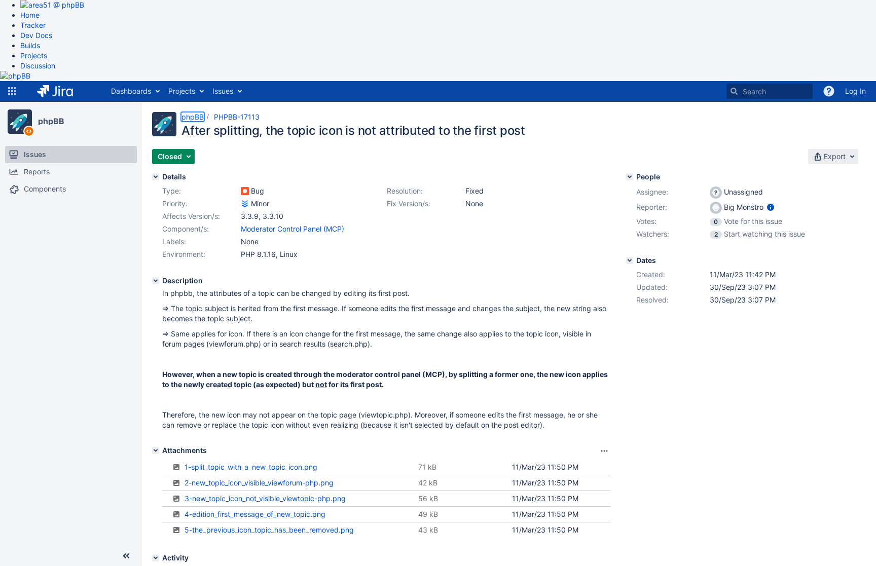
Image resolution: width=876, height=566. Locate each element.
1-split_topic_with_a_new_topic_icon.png (251, 467)
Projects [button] (181, 91)
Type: (171, 190)
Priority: (175, 203)
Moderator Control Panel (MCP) (292, 228)
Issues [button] (222, 91)
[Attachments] (155, 450)
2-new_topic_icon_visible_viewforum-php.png (259, 482)
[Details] (155, 176)
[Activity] (155, 557)
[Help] (829, 91)
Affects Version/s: (191, 216)
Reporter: (651, 207)
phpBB (51, 121)
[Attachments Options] (604, 451)
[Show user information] (770, 207)
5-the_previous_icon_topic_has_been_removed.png (269, 529)
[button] (12, 91)
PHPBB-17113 (237, 116)
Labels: (174, 241)
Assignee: (652, 191)
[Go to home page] (62, 91)
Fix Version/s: (408, 203)
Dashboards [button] (131, 91)
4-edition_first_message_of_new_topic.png (255, 514)
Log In (855, 91)
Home (30, 15)
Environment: (183, 254)
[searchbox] (769, 91)
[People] (629, 176)
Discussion (37, 65)
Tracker (33, 25)
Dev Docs (36, 35)
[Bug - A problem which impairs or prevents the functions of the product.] (245, 191)
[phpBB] (20, 121)
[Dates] (629, 260)
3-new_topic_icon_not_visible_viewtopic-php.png (265, 498)
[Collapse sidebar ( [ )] (126, 555)
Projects (33, 55)
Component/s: (185, 228)
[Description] (155, 280)
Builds (30, 45)
